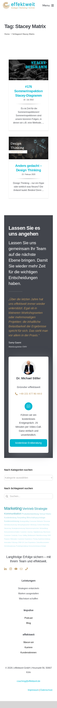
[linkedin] (5, 569)
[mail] (21, 569)
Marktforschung (41, 535)
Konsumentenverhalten (12, 532)
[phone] (26, 569)
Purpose (7, 539)
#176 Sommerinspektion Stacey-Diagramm (28, 91)
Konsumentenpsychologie (37, 546)
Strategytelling (24, 521)
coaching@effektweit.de (28, 681)
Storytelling (21, 518)
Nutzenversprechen (32, 528)
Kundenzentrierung (11, 521)
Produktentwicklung (30, 514)
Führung (14, 542)
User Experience (30, 542)
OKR (49, 535)
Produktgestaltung (22, 546)
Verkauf (42, 514)
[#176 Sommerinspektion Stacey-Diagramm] (28, 70)
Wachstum (46, 532)
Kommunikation (12, 513)
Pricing (35, 539)
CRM (19, 542)
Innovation (7, 542)
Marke (48, 514)
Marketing (13, 508)
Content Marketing (43, 525)
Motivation (13, 539)
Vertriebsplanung (9, 546)
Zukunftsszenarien (42, 542)
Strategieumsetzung (18, 528)
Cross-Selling (22, 535)
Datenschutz (46, 690)
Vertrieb (28, 508)
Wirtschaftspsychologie (36, 518)
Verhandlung (44, 528)
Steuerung (7, 528)
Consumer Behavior (36, 521)
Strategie (40, 508)
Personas (47, 521)
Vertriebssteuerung (10, 525)
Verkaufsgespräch (23, 525)
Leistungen (29, 580)
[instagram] (10, 569)
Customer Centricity (11, 535)
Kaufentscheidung (44, 539)
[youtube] (16, 569)
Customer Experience (25, 539)
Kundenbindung (10, 518)
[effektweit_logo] (19, 3)
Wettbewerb (32, 535)
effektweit (28, 634)
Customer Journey (26, 532)
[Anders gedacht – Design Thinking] (28, 148)
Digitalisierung (38, 532)
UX (23, 542)
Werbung (33, 525)
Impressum (33, 690)
